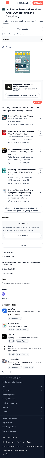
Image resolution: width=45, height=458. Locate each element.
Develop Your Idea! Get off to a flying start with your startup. (20, 191)
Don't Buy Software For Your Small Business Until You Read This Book (22, 172)
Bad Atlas (12, 335)
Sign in (39, 3)
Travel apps (21, 34)
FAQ (24, 442)
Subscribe (25, 3)
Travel (11, 330)
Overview (6, 39)
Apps (13, 442)
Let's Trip (11, 309)
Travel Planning (9, 34)
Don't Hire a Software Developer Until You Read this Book (21, 132)
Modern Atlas (13, 323)
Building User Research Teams (20, 116)
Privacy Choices (22, 446)
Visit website (22, 29)
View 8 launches (7, 273)
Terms (29, 442)
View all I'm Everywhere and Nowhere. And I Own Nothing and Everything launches (22, 209)
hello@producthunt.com (19, 450)
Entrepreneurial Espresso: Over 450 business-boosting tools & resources (20, 151)
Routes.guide (13, 359)
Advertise (32, 446)
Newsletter (6, 442)
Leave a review (22, 235)
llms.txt (39, 446)
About (19, 442)
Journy (11, 346)
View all (22, 245)
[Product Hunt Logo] (7, 3)
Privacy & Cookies (9, 446)
